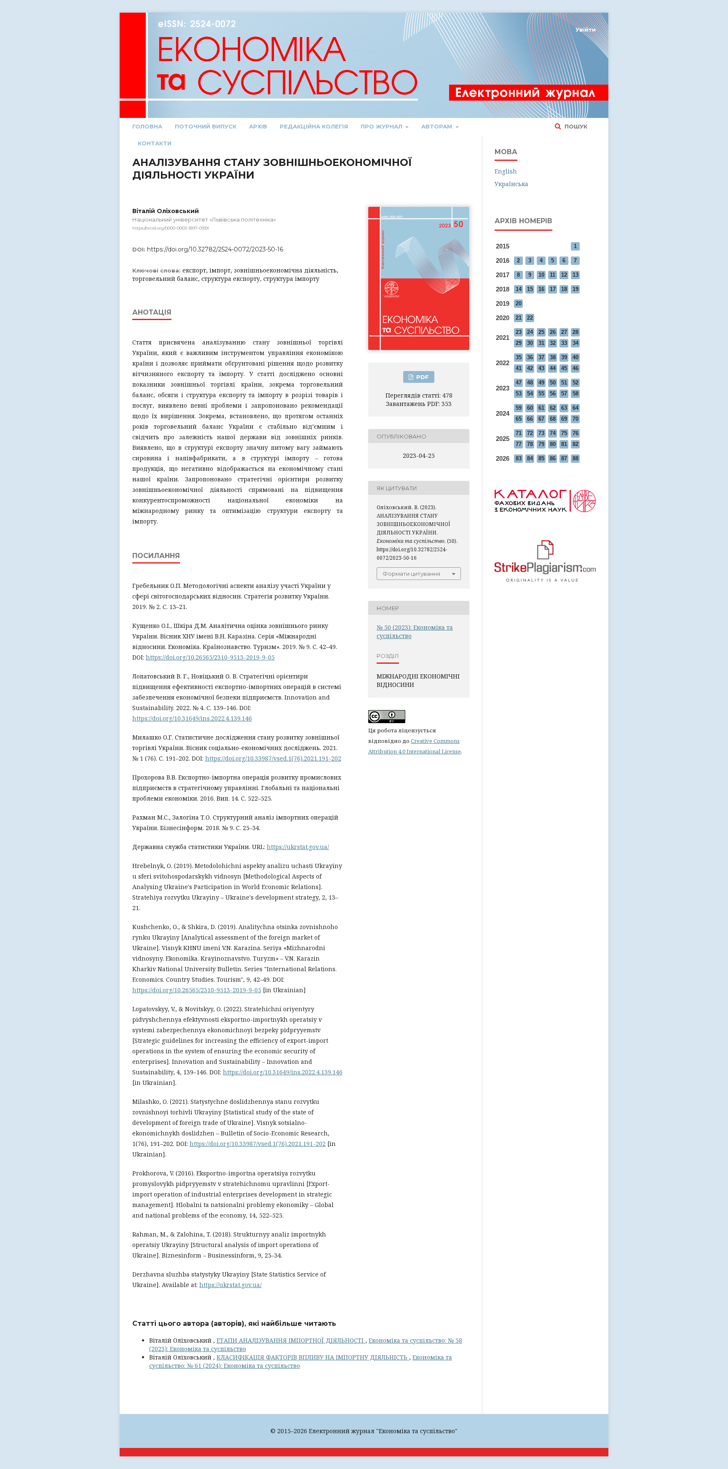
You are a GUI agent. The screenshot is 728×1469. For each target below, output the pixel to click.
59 (519, 408)
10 (541, 275)
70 (575, 419)
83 (519, 458)
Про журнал (382, 126)
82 (575, 444)
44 (553, 368)
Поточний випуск (205, 126)
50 (553, 382)
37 (541, 357)
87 (564, 458)
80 (553, 444)
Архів (258, 126)
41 (519, 368)
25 (541, 332)
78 (530, 444)
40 (575, 357)
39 (564, 357)
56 (553, 393)
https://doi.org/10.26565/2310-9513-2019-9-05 (210, 657)
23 (519, 332)
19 (575, 289)
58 (575, 393)
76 (575, 433)
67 (541, 419)
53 (519, 393)
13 (575, 275)
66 (530, 419)
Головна (147, 126)
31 (541, 343)
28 (575, 332)
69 (564, 419)
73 (541, 433)
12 (564, 275)
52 (575, 382)
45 (564, 368)
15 (530, 289)
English (506, 171)
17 (553, 289)
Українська (511, 184)
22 (530, 318)
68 (553, 419)
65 (519, 419)
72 (530, 433)
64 (575, 408)
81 (564, 444)
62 (553, 408)
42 (530, 368)
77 (519, 444)
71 (519, 433)
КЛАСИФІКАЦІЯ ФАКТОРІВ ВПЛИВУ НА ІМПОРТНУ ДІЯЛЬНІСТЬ (313, 1357)
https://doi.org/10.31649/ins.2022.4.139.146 (192, 718)
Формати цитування (411, 573)
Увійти (585, 29)
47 (519, 382)
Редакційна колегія (314, 126)
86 (553, 458)
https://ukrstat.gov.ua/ (298, 847)
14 (519, 289)
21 (519, 318)
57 (564, 393)
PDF (422, 377)
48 (530, 382)
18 (564, 289)
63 (564, 408)
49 (541, 382)
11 (552, 275)
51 (564, 382)
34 (575, 343)
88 (575, 458)
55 (541, 393)
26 (553, 332)
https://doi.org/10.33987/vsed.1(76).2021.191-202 (273, 758)
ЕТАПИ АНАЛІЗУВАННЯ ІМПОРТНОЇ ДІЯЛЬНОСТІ (291, 1340)
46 (575, 368)
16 (541, 289)
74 (553, 433)
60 (530, 408)
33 (564, 343)
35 (519, 357)
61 (541, 408)
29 (519, 343)
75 (564, 433)
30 (530, 343)
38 (553, 357)
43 (541, 368)
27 (564, 332)
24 (530, 332)
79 (541, 444)
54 (530, 393)
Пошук (575, 126)
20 (519, 303)
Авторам (437, 126)
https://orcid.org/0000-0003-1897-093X (170, 228)
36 (530, 357)
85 (541, 458)
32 (553, 343)
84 (530, 458)
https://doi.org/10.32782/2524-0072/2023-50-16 (215, 249)
